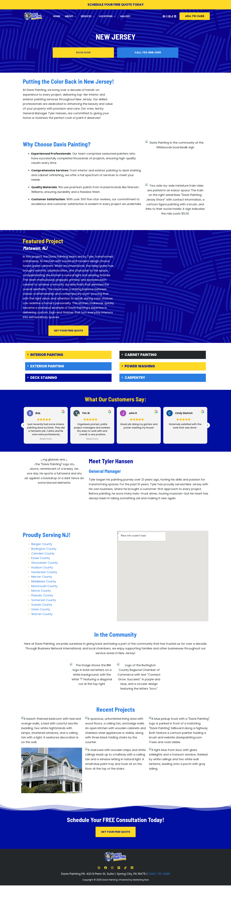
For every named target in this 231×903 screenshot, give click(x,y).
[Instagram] (166, 16)
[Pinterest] (169, 16)
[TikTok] (172, 16)
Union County (40, 609)
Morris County (41, 591)
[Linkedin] (175, 16)
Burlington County (43, 549)
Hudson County (42, 567)
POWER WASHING (140, 366)
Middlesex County (43, 581)
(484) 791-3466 (159, 874)
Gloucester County (44, 563)
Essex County (40, 558)
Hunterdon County (44, 572)
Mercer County (41, 577)
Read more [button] (46, 439)
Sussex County (41, 605)
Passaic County (42, 595)
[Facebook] (164, 16)
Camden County (43, 553)
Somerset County (43, 600)
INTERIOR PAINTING (46, 354)
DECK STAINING (43, 377)
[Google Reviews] (99, 867)
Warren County (42, 614)
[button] (74, 16)
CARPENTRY (135, 377)
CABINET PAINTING (141, 354)
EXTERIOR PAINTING (47, 366)
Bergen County (41, 544)
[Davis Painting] (33, 16)
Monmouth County (44, 586)
